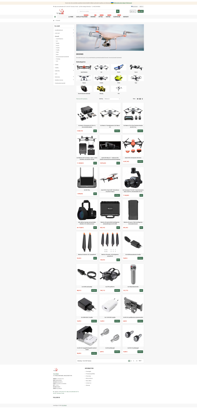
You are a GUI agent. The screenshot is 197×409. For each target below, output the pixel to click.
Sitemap (88, 385)
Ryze (136, 82)
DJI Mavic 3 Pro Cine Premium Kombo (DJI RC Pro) (133, 126)
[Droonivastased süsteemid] (84, 88)
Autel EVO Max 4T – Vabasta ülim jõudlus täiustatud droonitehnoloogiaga (110, 158)
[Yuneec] (84, 78)
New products (89, 378)
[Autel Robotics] (84, 67)
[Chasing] (101, 88)
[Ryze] (136, 78)
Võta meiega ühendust (85, 6)
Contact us (88, 383)
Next (140, 360)
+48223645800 (96, 6)
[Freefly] (101, 78)
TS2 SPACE (64, 405)
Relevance (107, 98)
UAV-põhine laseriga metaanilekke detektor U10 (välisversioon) (87, 223)
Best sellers (88, 380)
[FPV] (119, 88)
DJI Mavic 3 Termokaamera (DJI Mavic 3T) (110, 126)
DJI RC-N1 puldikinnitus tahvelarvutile (133, 317)
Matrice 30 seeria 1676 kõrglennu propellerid (110, 255)
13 (136, 360)
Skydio (118, 72)
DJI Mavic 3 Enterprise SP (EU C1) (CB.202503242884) (86, 126)
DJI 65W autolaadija (87, 286)
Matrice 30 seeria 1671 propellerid (87, 254)
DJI (101, 72)
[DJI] (101, 67)
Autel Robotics (84, 72)
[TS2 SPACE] (60, 11)
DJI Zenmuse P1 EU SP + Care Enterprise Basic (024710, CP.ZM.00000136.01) (133, 190)
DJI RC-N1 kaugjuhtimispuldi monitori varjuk (87, 348)
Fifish (118, 82)
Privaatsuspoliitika (90, 373)
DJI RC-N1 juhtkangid (133, 348)
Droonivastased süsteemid (84, 93)
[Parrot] (136, 67)
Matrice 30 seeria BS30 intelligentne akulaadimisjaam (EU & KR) (110, 223)
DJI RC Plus (87, 190)
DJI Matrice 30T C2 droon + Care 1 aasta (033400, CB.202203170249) (87, 158)
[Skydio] (119, 67)
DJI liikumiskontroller (133, 286)
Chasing (101, 93)
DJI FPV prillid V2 (110, 286)
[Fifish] (119, 78)
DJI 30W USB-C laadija (87, 317)
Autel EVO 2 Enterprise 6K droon (133, 157)
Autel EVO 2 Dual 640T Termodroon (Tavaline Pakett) (110, 190)
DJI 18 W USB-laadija (110, 317)
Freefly (101, 82)
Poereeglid (88, 371)
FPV (119, 93)
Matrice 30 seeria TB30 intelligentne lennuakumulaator (133, 223)
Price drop (88, 376)
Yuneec (84, 82)
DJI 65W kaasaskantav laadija (133, 254)
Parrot (136, 72)
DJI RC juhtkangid (110, 348)
